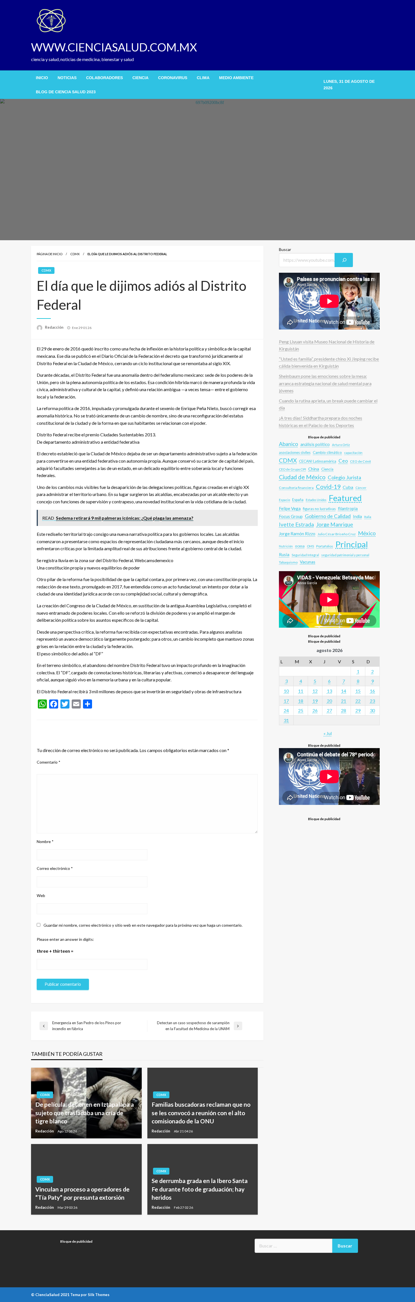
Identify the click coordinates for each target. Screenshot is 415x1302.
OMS (310, 546)
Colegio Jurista (344, 477)
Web (41, 895)
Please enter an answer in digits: (65, 939)
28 (343, 710)
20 (329, 700)
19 (315, 700)
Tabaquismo (288, 562)
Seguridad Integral (305, 555)
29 (358, 710)
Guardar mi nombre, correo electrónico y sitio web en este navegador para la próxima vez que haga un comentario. (143, 925)
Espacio (284, 500)
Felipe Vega (290, 508)
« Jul (328, 733)
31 (286, 720)
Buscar (285, 249)
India (357, 516)
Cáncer (360, 487)
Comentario (48, 762)
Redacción (54, 327)
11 (300, 691)
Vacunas (307, 561)
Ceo (343, 461)
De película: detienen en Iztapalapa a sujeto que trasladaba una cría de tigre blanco (84, 1113)
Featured (345, 498)
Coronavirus (172, 77)
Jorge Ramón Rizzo (297, 533)
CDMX (75, 254)
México (367, 533)
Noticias (67, 77)
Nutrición (286, 546)
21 (343, 700)
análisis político (315, 444)
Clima (203, 77)
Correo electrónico (55, 868)
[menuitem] (42, 78)
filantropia (348, 508)
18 (300, 700)
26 (315, 710)
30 (372, 710)
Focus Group (291, 516)
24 (286, 710)
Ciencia (140, 77)
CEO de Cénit (360, 461)
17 (286, 700)
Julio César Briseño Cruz (337, 534)
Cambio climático (327, 452)
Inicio (42, 77)
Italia (367, 517)
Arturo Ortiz (341, 445)
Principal (351, 544)
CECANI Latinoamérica (317, 461)
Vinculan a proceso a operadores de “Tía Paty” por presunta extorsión (82, 1193)
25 (300, 710)
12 (315, 691)
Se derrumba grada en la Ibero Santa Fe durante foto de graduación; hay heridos (200, 1189)
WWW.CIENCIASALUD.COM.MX (114, 47)
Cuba (348, 487)
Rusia (284, 554)
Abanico (288, 444)
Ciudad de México (302, 476)
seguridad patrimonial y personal (345, 555)
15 (358, 691)
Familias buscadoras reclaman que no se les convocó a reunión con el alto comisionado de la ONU (201, 1113)
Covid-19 (328, 486)
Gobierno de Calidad (328, 516)
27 (329, 710)
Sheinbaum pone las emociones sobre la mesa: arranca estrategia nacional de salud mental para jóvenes (325, 383)
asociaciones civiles (295, 452)
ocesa (300, 546)
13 (329, 691)
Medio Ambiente (236, 77)
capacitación (353, 452)
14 (343, 691)
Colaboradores (104, 77)
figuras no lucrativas (319, 508)
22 (358, 700)
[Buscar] (344, 260)
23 (372, 700)
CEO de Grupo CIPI (292, 469)
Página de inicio (49, 254)
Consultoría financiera (296, 488)
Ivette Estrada (296, 524)
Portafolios (324, 546)
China (313, 468)
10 (286, 691)
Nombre (45, 841)
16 (372, 691)
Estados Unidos (316, 500)
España (297, 500)
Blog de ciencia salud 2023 (66, 92)
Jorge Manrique (334, 524)
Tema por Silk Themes (90, 1294)
